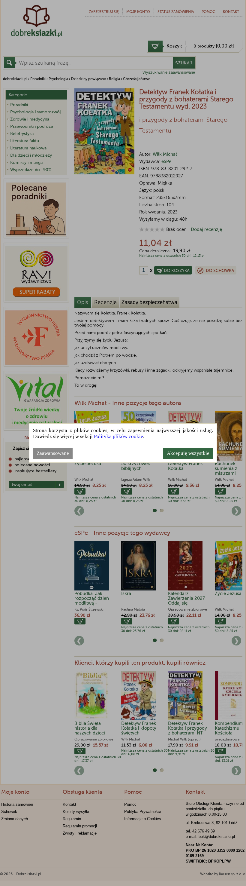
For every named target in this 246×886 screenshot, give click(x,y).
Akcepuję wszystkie (188, 453)
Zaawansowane (53, 453)
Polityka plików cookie (118, 436)
